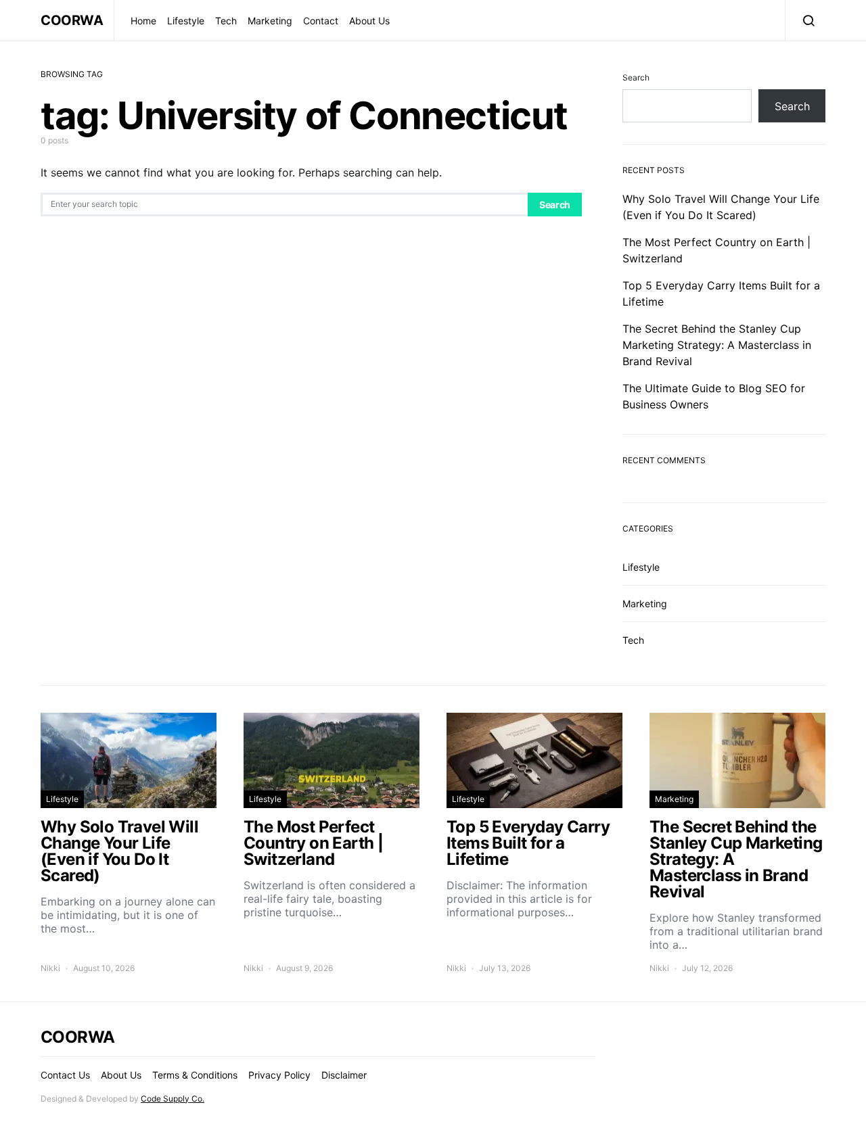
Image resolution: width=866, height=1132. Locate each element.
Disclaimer (344, 1075)
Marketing (270, 20)
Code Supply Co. (172, 1098)
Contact (320, 20)
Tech (226, 20)
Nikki (50, 968)
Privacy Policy (279, 1075)
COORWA (72, 20)
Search (554, 204)
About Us (369, 20)
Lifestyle (185, 20)
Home (143, 20)
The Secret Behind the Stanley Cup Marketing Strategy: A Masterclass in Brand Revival (716, 345)
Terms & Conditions (194, 1075)
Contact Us (65, 1075)
